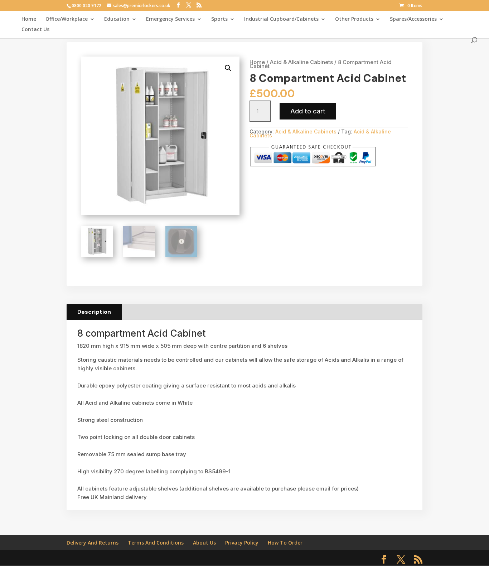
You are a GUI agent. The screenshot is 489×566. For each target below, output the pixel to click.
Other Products (354, 19)
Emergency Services (170, 19)
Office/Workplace (66, 19)
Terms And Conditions (156, 542)
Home (28, 19)
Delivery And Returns (92, 542)
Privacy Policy (241, 542)
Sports (219, 19)
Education (117, 19)
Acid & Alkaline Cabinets (301, 62)
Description (94, 312)
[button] (228, 68)
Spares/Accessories (413, 19)
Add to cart (307, 111)
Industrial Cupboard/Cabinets (281, 19)
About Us (204, 542)
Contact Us (35, 30)
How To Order (285, 542)
